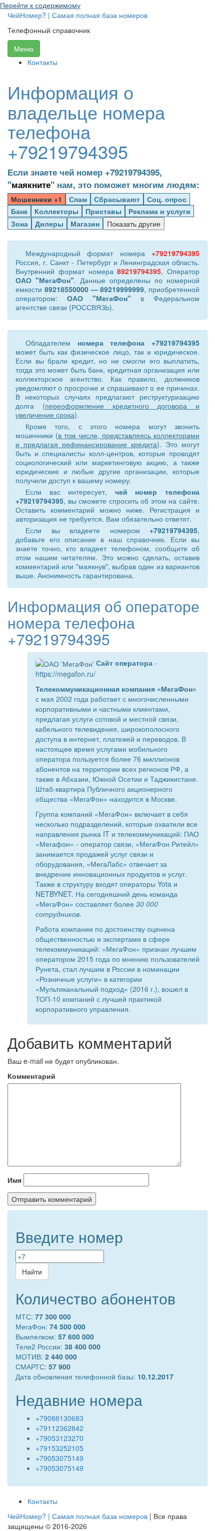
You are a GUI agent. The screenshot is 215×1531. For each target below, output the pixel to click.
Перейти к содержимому (40, 5)
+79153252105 (60, 1448)
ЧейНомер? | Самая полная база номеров (78, 15)
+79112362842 (60, 1428)
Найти (32, 1271)
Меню (24, 49)
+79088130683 (60, 1418)
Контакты (43, 62)
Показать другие (133, 224)
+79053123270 (60, 1438)
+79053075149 (60, 1458)
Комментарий (32, 1076)
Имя (15, 1180)
